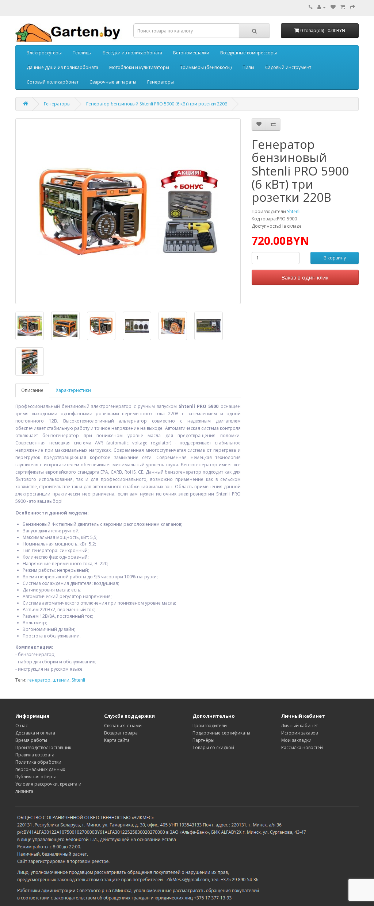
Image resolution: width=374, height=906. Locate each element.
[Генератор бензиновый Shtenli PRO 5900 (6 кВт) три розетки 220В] (128, 211)
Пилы (248, 67)
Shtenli (294, 211)
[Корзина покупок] (342, 7)
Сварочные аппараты (112, 82)
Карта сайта (117, 740)
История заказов (299, 733)
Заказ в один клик (305, 277)
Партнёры (203, 740)
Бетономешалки (191, 53)
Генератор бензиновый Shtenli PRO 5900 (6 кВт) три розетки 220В (157, 104)
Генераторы (160, 82)
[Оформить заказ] (352, 7)
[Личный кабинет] (321, 7)
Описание (32, 390)
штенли (61, 680)
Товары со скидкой (213, 747)
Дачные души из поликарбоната (62, 67)
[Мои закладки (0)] (333, 7)
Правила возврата (34, 755)
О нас (21, 725)
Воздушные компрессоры (248, 53)
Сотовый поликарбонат (53, 82)
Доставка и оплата (35, 733)
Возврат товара (121, 733)
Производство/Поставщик (43, 747)
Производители (209, 725)
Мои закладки (296, 740)
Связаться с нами (123, 725)
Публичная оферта (36, 777)
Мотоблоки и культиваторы (139, 67)
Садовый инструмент (288, 67)
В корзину (335, 258)
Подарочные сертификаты (221, 733)
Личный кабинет (299, 725)
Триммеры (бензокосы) (206, 67)
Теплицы (82, 53)
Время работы (31, 740)
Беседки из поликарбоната (132, 53)
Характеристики (73, 390)
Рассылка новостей (302, 747)
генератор (38, 680)
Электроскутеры (44, 53)
